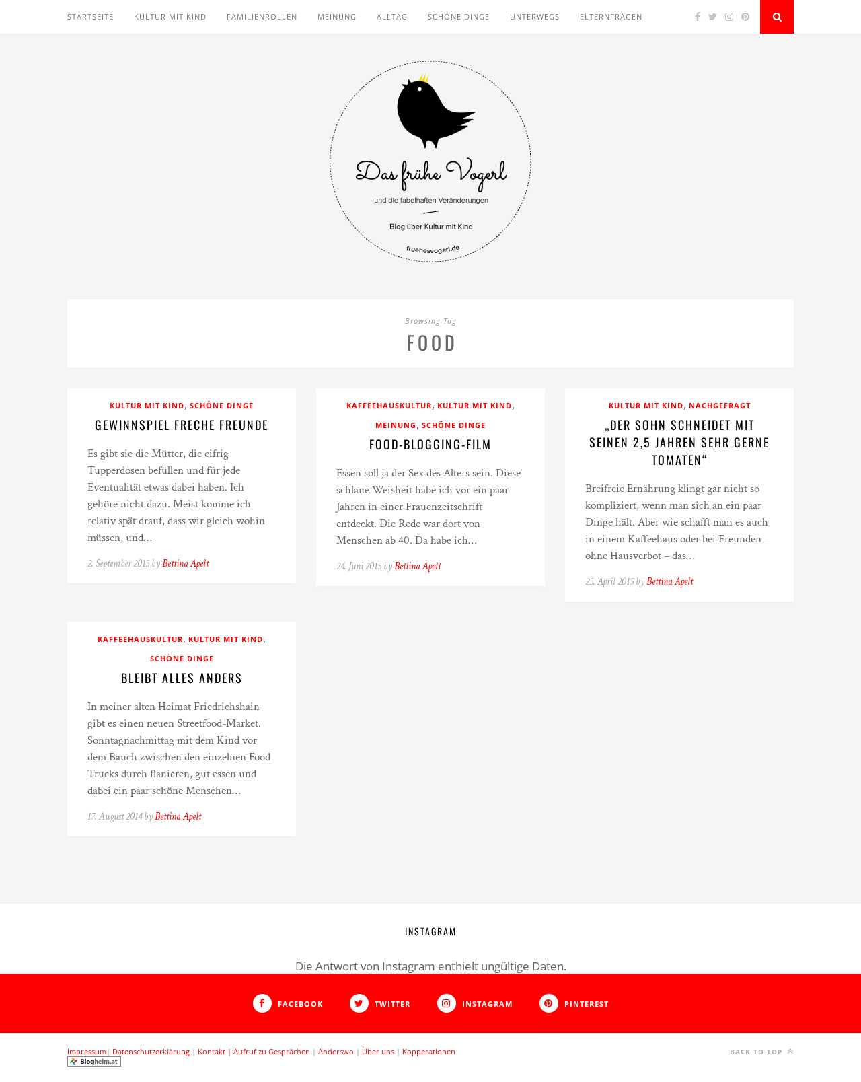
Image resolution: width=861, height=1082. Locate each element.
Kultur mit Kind (170, 16)
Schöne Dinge (459, 16)
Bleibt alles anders (182, 677)
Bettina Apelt (185, 563)
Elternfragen (611, 16)
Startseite (90, 16)
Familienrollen (262, 16)
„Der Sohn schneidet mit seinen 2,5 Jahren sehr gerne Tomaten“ (679, 442)
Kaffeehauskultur (389, 405)
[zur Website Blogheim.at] (94, 1063)
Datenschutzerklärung (151, 1051)
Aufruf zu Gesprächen (271, 1051)
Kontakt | (215, 1051)
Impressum (86, 1051)
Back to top (757, 1051)
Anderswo (336, 1051)
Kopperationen (428, 1051)
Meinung (337, 16)
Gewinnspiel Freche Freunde (181, 424)
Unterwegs (535, 16)
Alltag (392, 16)
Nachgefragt (720, 405)
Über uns (378, 1051)
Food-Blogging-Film (430, 444)
